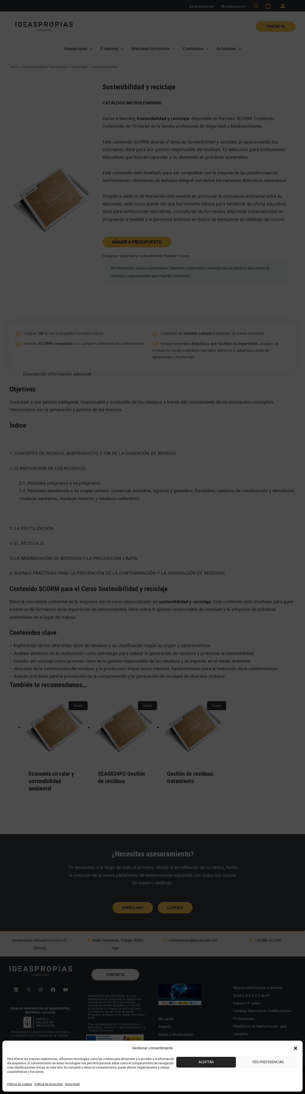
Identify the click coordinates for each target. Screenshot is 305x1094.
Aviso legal (72, 1084)
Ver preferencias (268, 1062)
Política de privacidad (49, 1084)
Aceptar (206, 1062)
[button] (295, 1048)
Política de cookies (19, 1084)
